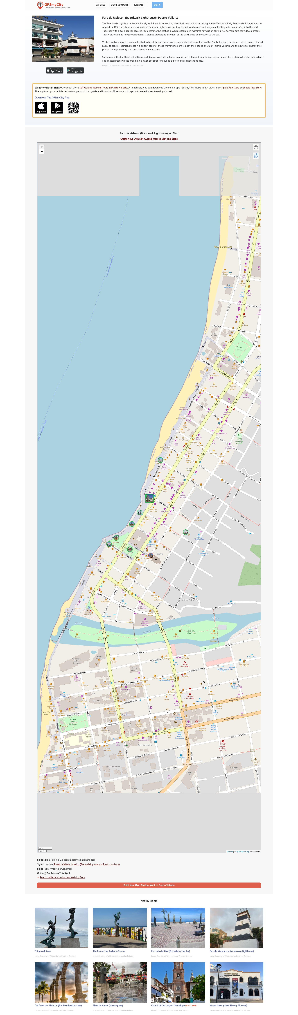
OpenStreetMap (242, 851)
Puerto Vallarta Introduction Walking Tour (62, 878)
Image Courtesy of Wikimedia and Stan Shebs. (169, 1010)
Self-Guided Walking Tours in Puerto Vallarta (103, 88)
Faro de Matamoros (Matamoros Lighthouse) (232, 951)
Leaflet (230, 851)
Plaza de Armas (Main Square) (108, 1006)
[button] (149, 498)
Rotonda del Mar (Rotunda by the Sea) (170, 951)
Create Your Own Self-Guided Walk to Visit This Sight (149, 139)
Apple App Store (230, 88)
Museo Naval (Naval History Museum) (228, 1006)
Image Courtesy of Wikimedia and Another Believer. (122, 65)
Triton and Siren (43, 951)
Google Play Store (252, 88)
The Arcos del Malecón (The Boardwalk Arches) (58, 1006)
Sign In (157, 5)
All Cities (100, 5)
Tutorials (138, 5)
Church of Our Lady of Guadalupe (168, 1006)
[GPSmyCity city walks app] (53, 5)
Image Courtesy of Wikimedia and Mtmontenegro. (54, 1010)
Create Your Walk (119, 5)
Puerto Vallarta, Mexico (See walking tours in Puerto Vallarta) (87, 864)
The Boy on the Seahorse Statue (109, 951)
